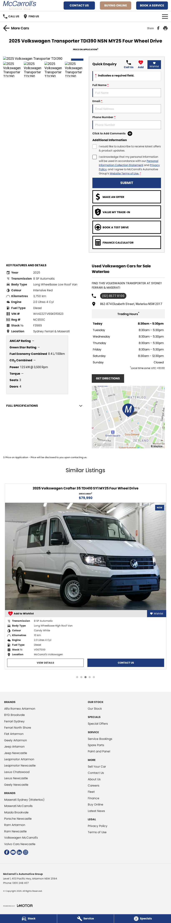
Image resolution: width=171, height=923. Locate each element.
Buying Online (115, 5)
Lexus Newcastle (16, 778)
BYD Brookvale (14, 715)
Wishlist (154, 66)
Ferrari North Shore (17, 727)
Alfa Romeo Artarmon (19, 709)
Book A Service (152, 5)
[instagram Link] (25, 852)
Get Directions (108, 378)
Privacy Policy (97, 826)
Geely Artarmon (15, 740)
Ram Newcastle (15, 831)
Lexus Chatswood (16, 772)
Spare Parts (96, 745)
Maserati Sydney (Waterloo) (24, 800)
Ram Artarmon (14, 825)
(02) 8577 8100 (113, 296)
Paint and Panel (99, 751)
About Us (94, 779)
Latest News (96, 811)
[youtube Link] (13, 852)
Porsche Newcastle (18, 819)
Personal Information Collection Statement (128, 163)
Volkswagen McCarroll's (21, 837)
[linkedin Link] (19, 852)
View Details (45, 662)
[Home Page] (19, 5)
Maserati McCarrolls (18, 806)
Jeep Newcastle (15, 753)
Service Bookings (100, 739)
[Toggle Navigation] (165, 16)
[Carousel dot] (77, 677)
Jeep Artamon (14, 746)
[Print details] (165, 28)
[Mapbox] (103, 444)
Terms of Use (97, 832)
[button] (44, 58)
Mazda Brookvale (16, 812)
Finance (93, 798)
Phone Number (104, 117)
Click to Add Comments (109, 133)
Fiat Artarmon (14, 734)
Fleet (91, 792)
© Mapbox (156, 446)
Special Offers (98, 724)
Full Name (100, 85)
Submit (126, 182)
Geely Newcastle (16, 785)
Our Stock (95, 709)
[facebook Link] (6, 852)
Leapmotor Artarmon (19, 759)
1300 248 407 (20, 883)
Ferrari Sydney (14, 721)
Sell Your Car (97, 766)
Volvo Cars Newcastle (19, 844)
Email (97, 101)
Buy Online (95, 804)
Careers (93, 785)
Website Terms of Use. (124, 173)
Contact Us (79, 5)
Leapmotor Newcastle (20, 765)
